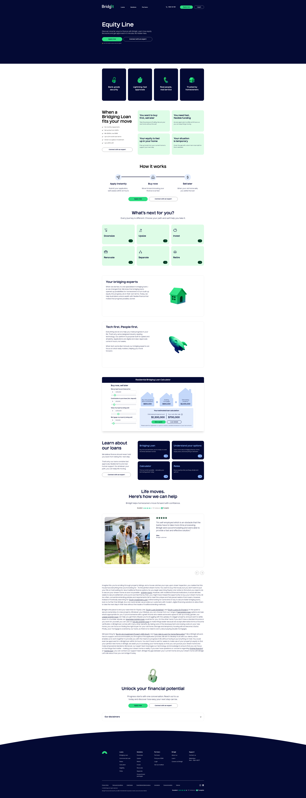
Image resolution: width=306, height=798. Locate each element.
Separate (139, 771)
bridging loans (146, 593)
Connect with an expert (137, 39)
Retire (139, 761)
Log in (199, 7)
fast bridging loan (184, 612)
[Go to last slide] (197, 573)
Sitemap (178, 785)
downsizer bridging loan (135, 619)
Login (156, 761)
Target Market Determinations (143, 785)
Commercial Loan (124, 758)
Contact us (192, 755)
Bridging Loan (123, 755)
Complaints (157, 785)
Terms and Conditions (117, 785)
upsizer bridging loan (110, 617)
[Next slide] (202, 573)
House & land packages (141, 775)
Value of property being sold (120, 408)
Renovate (140, 768)
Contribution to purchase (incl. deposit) (123, 398)
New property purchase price (120, 389)
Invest (139, 765)
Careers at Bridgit (177, 761)
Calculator (122, 765)
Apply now (186, 7)
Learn (173, 758)
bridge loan (108, 651)
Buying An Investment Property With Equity (133, 634)
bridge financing (196, 648)
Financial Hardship (168, 785)
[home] (108, 7)
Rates (121, 761)
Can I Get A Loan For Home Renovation (169, 634)
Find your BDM (158, 758)
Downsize (140, 755)
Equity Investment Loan (138, 600)
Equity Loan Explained (154, 610)
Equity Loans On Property (178, 610)
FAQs (121, 771)
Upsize (139, 758)
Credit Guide (130, 785)
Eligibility (121, 768)
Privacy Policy (105, 785)
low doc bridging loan (141, 622)
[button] (123, 7)
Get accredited (159, 765)
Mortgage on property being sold (121, 417)
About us (174, 755)
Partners (157, 755)
